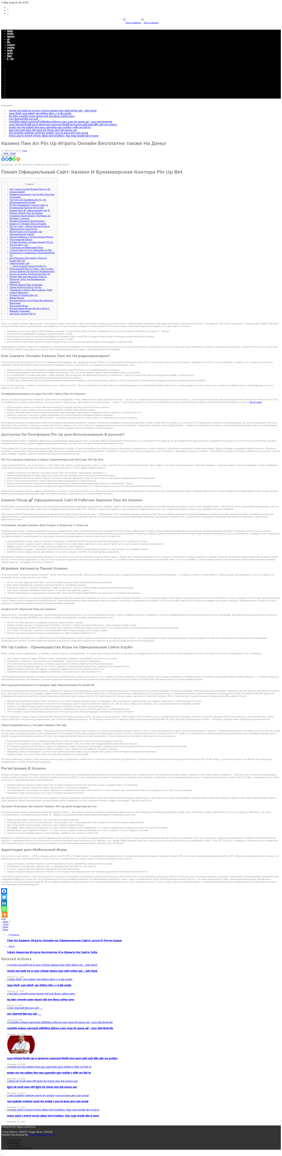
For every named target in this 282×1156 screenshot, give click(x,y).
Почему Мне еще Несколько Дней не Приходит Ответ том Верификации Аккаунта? (28, 279)
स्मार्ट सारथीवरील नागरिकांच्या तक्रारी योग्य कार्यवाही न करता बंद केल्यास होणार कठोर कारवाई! (48, 133)
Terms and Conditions (19, 1148)
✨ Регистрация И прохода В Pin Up (28, 266)
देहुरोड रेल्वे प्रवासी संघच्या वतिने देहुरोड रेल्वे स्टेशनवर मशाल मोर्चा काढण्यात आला (43, 130)
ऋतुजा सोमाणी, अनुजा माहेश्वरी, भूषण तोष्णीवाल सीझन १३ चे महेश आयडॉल (40, 113)
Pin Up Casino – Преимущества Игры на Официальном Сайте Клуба (30, 227)
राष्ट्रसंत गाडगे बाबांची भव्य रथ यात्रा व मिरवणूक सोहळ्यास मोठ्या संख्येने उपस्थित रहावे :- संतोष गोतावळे (53, 110)
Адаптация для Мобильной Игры (26, 247)
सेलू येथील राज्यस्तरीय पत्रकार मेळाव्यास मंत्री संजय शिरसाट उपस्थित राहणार (42, 116)
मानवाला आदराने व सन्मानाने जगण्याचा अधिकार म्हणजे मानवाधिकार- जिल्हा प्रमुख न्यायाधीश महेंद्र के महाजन (54, 136)
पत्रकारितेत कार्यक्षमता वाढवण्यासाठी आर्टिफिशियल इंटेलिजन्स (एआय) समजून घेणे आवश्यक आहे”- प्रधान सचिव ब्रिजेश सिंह (60, 122)
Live (25, 150)
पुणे (8, 39)
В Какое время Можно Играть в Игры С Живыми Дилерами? (30, 309)
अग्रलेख (10, 47)
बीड (8, 42)
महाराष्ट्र (11, 36)
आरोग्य (10, 53)
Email (13, 153)
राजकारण (11, 45)
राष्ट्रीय (10, 33)
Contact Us (13, 1140)
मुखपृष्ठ (10, 31)
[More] (18, 159)
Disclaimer (13, 1142)
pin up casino (256, 402)
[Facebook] (3, 159)
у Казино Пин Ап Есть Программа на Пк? (31, 250)
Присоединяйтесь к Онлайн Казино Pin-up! (31, 237)
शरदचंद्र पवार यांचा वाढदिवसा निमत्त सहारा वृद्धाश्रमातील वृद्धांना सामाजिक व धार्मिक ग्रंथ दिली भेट (50, 127)
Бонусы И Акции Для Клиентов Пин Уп (30, 274)
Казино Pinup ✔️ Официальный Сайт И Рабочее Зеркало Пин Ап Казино (30, 211)
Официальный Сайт (20, 263)
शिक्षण (9, 56)
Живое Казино (17, 298)
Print (6, 153)
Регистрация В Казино (21, 239)
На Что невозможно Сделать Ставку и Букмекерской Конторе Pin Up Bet (29, 206)
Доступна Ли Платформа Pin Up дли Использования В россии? (28, 201)
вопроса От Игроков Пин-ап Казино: (28, 223)
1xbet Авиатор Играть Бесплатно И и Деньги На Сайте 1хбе (52, 952)
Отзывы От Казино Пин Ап (24, 295)
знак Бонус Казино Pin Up (23, 313)
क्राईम (10, 50)
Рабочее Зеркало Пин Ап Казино (26, 284)
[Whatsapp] (14, 159)
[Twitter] (7, 159)
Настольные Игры (19, 305)
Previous (14, 934)
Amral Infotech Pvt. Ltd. (42, 1134)
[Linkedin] (10, 159)
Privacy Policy (15, 1145)
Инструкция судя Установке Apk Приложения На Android (26, 232)
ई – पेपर (10, 59)
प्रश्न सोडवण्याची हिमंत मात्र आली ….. (25, 119)
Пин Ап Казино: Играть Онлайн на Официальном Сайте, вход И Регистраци (64, 940)
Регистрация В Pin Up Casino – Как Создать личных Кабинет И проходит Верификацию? (32, 270)
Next (12, 946)
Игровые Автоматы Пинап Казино (27, 221)
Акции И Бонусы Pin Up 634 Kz (26, 287)
